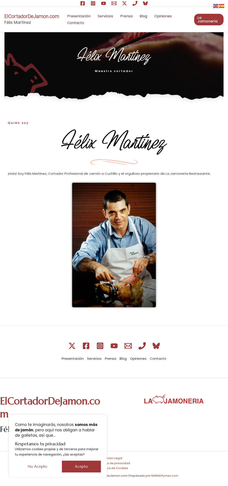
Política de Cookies (114, 468)
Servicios (105, 16)
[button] (209, 19)
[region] (58, 446)
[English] (216, 5)
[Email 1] (114, 3)
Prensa (126, 16)
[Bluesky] (145, 3)
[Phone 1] (134, 3)
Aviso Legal (114, 458)
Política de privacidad (114, 463)
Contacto (75, 22)
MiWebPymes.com (164, 476)
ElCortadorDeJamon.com (31, 16)
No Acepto (37, 466)
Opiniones (163, 16)
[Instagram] (93, 3)
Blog (143, 16)
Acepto (81, 466)
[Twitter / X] (124, 3)
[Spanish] (222, 5)
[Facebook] (82, 3)
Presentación (79, 16)
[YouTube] (103, 3)
